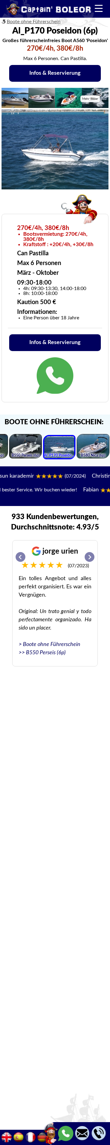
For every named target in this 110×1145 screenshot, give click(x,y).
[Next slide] (89, 557)
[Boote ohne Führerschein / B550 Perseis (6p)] (25, 447)
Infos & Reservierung (55, 73)
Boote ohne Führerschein (34, 21)
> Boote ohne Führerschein (49, 644)
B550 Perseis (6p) (46, 652)
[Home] (49, 10)
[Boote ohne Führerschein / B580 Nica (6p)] (93, 447)
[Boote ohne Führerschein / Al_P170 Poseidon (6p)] (59, 448)
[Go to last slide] (20, 557)
